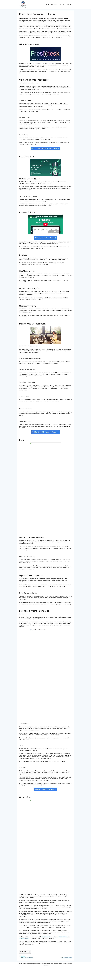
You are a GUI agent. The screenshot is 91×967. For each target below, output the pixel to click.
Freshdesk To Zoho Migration (27, 957)
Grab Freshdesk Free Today (44, 238)
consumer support (45, 936)
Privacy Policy (54, 4)
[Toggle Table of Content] (28, 952)
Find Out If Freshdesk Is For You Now (44, 148)
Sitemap (69, 4)
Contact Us (62, 4)
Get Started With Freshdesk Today (44, 432)
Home (47, 4)
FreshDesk (23, 956)
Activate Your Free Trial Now (44, 789)
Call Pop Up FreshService (66, 957)
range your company (24, 938)
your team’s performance (61, 936)
